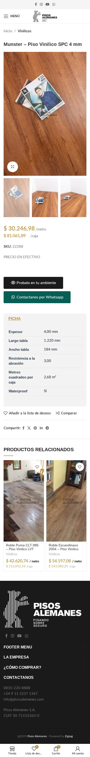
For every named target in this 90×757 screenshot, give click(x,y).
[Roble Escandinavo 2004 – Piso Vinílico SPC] (66, 501)
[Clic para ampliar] (12, 166)
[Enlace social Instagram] (41, 4)
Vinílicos (24, 31)
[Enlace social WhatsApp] (54, 4)
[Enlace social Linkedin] (41, 428)
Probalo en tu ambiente (36, 283)
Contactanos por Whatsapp (39, 297)
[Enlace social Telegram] (47, 428)
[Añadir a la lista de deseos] (37, 467)
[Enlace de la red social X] (29, 428)
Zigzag (69, 736)
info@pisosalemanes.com (24, 699)
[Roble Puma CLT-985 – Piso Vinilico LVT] (24, 501)
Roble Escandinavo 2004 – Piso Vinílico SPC (63, 549)
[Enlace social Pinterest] (35, 428)
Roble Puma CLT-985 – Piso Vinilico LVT (22, 547)
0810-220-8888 (17, 688)
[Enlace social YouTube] (47, 4)
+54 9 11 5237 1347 (21, 694)
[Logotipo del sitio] (44, 16)
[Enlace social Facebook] (35, 4)
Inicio (8, 31)
